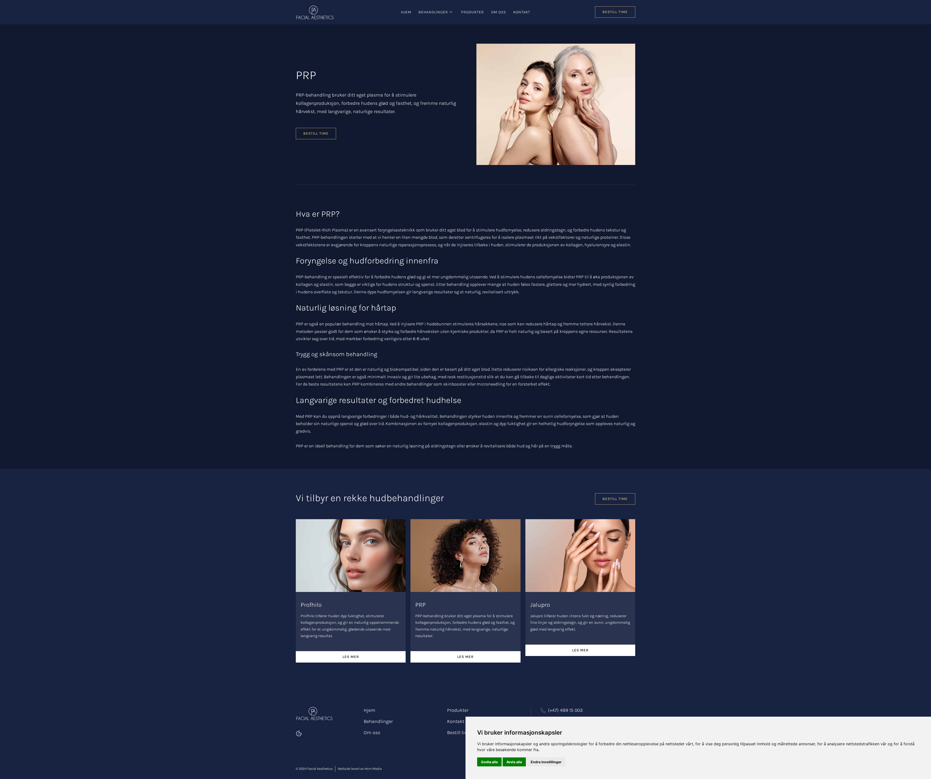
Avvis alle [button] (514, 762)
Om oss (498, 12)
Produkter (472, 12)
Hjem (406, 12)
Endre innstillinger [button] (546, 762)
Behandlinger (433, 12)
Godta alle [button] (489, 762)
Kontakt (521, 12)
